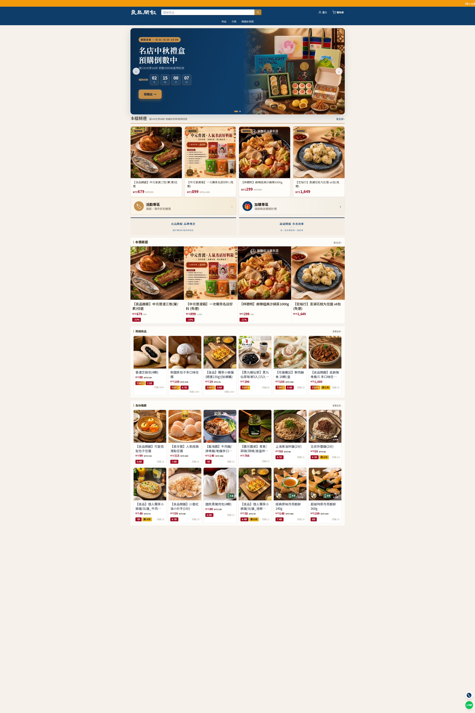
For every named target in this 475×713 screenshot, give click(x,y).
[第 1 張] (235, 111)
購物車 (340, 12)
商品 (224, 21)
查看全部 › (337, 331)
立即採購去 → (153, 94)
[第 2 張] (239, 111)
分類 (234, 21)
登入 (324, 12)
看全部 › (340, 119)
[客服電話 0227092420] (469, 695)
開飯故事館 (248, 21)
